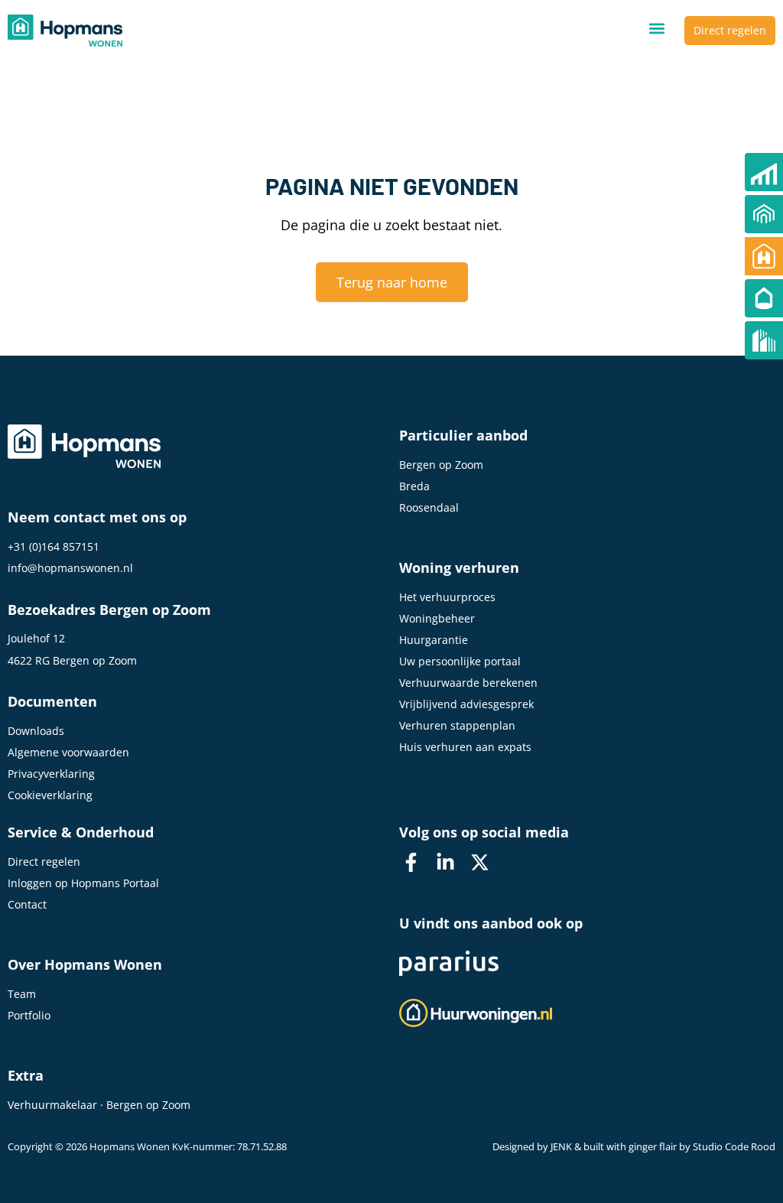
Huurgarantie (433, 639)
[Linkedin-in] (445, 862)
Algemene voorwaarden (68, 752)
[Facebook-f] (410, 862)
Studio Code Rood (734, 1146)
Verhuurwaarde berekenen (468, 682)
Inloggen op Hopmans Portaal (83, 883)
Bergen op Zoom (441, 464)
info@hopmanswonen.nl (70, 568)
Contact (27, 904)
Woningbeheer (437, 618)
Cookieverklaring (50, 795)
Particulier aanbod (463, 435)
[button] (656, 28)
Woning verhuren (459, 567)
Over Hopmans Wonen (85, 964)
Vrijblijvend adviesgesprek (466, 704)
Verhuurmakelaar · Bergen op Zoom (99, 1104)
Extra (26, 1075)
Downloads (36, 730)
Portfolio (29, 1015)
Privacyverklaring (51, 773)
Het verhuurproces (447, 597)
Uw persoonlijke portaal (460, 661)
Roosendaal (429, 507)
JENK (561, 1146)
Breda (414, 486)
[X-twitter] (479, 862)
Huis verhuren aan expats (465, 747)
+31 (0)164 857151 (53, 546)
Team (22, 994)
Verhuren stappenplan (457, 725)
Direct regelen (44, 861)
